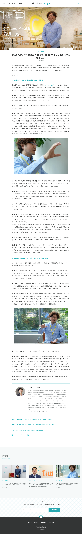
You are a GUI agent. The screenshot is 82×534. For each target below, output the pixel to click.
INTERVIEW (12, 3)
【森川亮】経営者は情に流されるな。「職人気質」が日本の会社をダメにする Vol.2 (34, 424)
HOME (30, 522)
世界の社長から (41, 430)
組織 (21, 430)
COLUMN (19, 3)
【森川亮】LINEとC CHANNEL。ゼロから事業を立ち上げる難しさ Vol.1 (32, 419)
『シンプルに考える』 (50, 85)
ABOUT (4, 3)
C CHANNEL (15, 430)
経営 (25, 430)
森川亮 (33, 430)
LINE (29, 430)
